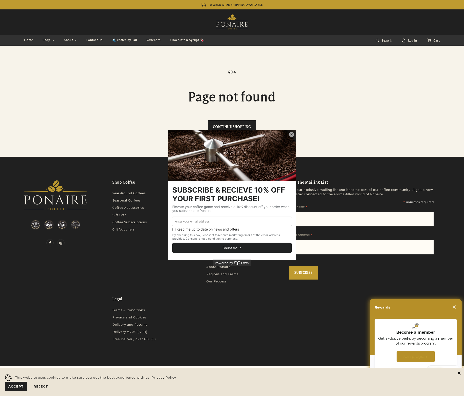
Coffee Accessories (128, 207)
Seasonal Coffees (126, 200)
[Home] (55, 195)
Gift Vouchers (123, 229)
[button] (48, 40)
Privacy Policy (164, 377)
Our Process (216, 281)
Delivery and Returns (129, 324)
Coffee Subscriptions (129, 222)
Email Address (301, 235)
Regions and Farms (222, 274)
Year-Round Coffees (128, 193)
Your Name (298, 207)
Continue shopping (232, 127)
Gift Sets (119, 215)
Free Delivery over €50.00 (134, 339)
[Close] (454, 307)
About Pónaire (218, 267)
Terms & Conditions (128, 310)
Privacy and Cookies (129, 317)
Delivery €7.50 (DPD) (129, 332)
